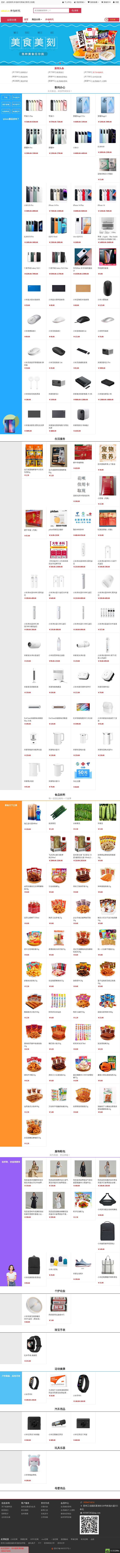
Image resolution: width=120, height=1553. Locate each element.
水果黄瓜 (76, 823)
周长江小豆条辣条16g (57, 1075)
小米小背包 (53, 1269)
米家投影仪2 (53, 394)
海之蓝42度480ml (30, 824)
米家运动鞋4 (78, 1274)
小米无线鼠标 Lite (55, 362)
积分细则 (24, 1510)
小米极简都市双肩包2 (106, 1244)
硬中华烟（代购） (31, 530)
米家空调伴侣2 (103, 687)
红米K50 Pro (29, 237)
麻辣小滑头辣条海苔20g (107, 1075)
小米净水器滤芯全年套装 (107, 624)
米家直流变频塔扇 (31, 687)
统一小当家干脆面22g (106, 949)
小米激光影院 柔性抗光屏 (34, 425)
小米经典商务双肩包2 (32, 1277)
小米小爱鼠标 (103, 300)
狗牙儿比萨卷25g (55, 918)
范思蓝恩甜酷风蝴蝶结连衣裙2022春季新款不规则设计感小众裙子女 (58, 1214)
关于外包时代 (98, 72)
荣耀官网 (23, 1539)
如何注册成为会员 (28, 1507)
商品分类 (36, 19)
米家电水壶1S (54, 750)
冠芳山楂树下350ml (31, 918)
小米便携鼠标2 (30, 331)
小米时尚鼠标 (103, 331)
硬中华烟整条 (78, 463)
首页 (26, 19)
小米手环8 (28, 1394)
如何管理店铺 (66, 1517)
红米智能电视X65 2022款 (82, 718)
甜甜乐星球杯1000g (105, 1012)
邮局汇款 (44, 1510)
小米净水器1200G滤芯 (57, 624)
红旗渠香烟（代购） (106, 530)
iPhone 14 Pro (54, 205)
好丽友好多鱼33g (30, 981)
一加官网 (54, 1539)
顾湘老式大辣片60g (31, 1012)
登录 (27, 2)
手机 (6, 97)
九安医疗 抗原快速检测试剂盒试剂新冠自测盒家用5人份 (58, 1392)
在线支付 (44, 1514)
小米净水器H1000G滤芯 (82, 593)
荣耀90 (51, 148)
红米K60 (101, 147)
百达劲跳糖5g (54, 886)
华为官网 (84, 1539)
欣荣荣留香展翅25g (80, 1106)
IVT (39, 1543)
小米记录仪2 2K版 (80, 1434)
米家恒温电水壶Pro (105, 750)
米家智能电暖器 (55, 687)
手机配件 (16, 97)
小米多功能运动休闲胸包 (107, 1209)
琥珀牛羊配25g (30, 1075)
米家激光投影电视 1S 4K (82, 394)
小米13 (75, 148)
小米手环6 (77, 1396)
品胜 (92, 1539)
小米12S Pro (28, 205)
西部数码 (64, 1539)
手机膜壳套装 (103, 268)
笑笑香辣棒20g (103, 1043)
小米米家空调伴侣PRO (82, 687)
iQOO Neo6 (53, 237)
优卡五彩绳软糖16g (31, 949)
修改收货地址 (62, 77)
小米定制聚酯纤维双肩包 (107, 1277)
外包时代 (49, 19)
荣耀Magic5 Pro (79, 116)
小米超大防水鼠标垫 (32, 300)
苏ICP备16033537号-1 (62, 1548)
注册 (32, 2)
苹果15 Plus (28, 116)
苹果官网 (74, 1539)
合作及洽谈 (97, 77)
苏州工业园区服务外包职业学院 (13, 1543)
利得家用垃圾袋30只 (57, 1315)
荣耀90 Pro (28, 148)
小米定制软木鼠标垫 (81, 300)
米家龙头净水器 (79, 655)
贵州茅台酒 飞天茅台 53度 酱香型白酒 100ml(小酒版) (83, 857)
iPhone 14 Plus (78, 205)
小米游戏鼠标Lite (79, 331)
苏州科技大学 (49, 1543)
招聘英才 (24, 72)
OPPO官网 (34, 1539)
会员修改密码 (62, 81)
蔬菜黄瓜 (52, 823)
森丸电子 (31, 1543)
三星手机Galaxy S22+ (32, 268)
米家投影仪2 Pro (104, 362)
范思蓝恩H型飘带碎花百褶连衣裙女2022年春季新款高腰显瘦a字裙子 (33, 1182)
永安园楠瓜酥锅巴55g (32, 1138)
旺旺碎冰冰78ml (79, 1043)
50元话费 (76, 781)
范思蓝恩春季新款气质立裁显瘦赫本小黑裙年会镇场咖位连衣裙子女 (82, 1182)
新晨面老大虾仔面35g (57, 949)
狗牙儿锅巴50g (79, 1012)
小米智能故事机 (30, 1475)
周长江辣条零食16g (80, 886)
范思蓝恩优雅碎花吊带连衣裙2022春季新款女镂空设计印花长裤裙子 (107, 1182)
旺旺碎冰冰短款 (55, 1012)
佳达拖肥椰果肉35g (56, 981)
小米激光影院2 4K (105, 394)
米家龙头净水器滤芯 (32, 655)
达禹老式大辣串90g (31, 1106)
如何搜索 (24, 1514)
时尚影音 (16, 104)
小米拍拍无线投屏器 (32, 394)
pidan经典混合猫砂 (56, 530)
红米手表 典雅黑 (30, 1355)
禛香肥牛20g (78, 981)
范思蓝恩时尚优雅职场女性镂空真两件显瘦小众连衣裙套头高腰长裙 (33, 1214)
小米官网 (13, 1539)
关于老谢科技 (6, 1507)
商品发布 (24, 77)
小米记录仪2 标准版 (32, 1434)
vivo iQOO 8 (77, 237)
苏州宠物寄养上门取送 (106, 464)
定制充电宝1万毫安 (105, 174)
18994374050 (88, 1502)
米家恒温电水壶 (79, 750)
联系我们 (60, 72)
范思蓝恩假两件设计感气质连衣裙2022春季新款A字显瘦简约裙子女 (58, 1182)
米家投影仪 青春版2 (81, 425)
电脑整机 (5, 111)
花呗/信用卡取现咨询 (81, 496)
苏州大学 (61, 1543)
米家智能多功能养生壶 (33, 750)
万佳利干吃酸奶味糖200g (58, 1106)
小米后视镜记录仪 (56, 1434)
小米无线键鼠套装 (80, 362)
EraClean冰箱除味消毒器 (58, 718)
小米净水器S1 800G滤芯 (82, 624)
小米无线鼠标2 (54, 331)
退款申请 (24, 81)
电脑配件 (16, 111)
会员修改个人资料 (100, 81)
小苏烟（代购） (104, 498)
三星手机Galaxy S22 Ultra (58, 268)
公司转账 (44, 1517)
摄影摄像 (5, 104)
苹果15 (51, 116)
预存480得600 (78, 530)
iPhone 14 (101, 205)
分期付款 (44, 1507)
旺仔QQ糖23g (78, 1212)
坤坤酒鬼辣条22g (104, 886)
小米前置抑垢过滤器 (57, 655)
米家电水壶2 (29, 781)
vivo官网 (44, 1539)
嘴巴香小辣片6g (55, 1043)
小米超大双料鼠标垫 (57, 300)
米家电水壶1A (54, 781)
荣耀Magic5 (102, 116)
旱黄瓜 (100, 823)
